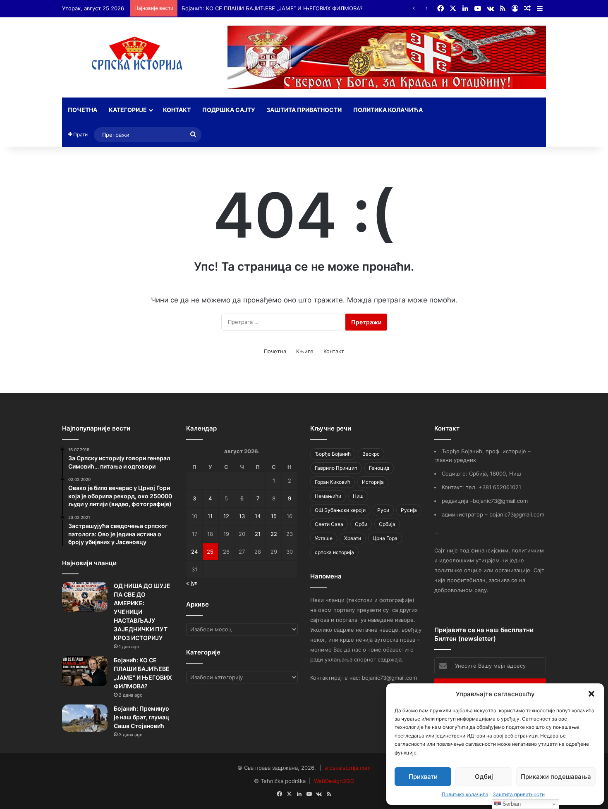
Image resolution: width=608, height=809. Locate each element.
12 (226, 516)
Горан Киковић (332, 482)
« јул (192, 583)
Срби (361, 524)
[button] (591, 694)
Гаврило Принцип (336, 468)
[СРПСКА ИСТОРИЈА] (138, 56)
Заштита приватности (519, 794)
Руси (383, 510)
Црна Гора (385, 538)
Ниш (358, 496)
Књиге (305, 351)
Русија (409, 510)
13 (242, 516)
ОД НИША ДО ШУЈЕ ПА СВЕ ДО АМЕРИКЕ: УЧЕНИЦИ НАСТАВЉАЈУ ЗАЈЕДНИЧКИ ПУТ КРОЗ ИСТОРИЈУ (142, 611)
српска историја (334, 552)
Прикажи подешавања (556, 776)
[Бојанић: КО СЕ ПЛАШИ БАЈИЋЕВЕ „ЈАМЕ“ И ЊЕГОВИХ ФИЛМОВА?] (85, 671)
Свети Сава (329, 524)
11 (210, 516)
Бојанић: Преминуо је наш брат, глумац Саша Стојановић (141, 717)
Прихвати (423, 776)
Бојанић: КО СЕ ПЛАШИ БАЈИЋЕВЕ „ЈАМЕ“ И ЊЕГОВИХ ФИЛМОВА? (272, 8)
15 (274, 516)
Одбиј (484, 776)
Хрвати (352, 538)
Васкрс (371, 454)
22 (273, 534)
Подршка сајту (228, 109)
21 (258, 534)
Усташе (324, 538)
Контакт (177, 109)
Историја (373, 482)
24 (194, 551)
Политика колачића (465, 794)
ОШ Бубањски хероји (340, 510)
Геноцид (379, 468)
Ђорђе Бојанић (333, 454)
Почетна (82, 109)
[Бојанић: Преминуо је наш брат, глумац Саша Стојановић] (85, 718)
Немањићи (328, 496)
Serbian (511, 804)
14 (258, 516)
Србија (387, 524)
